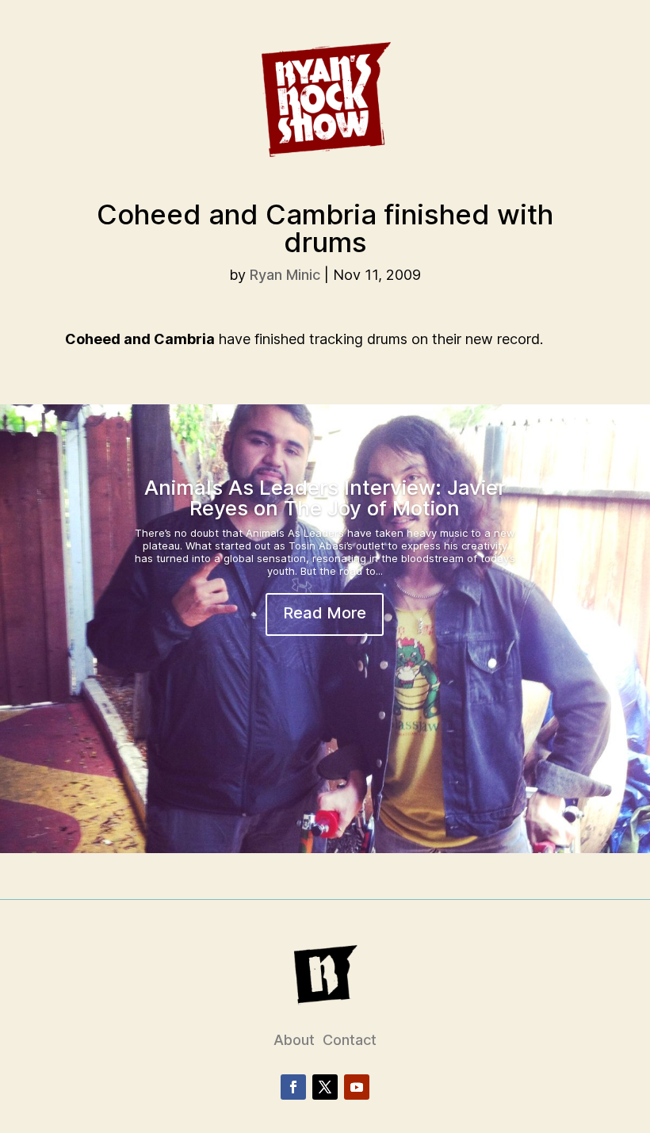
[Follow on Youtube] (356, 1087)
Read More (324, 612)
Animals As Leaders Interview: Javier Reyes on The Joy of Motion (325, 497)
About (294, 1040)
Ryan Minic (285, 274)
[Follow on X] (325, 1087)
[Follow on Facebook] (293, 1087)
